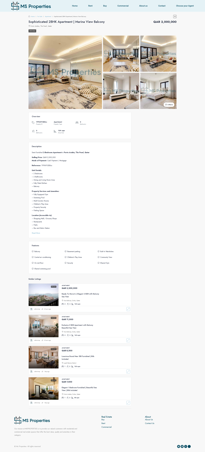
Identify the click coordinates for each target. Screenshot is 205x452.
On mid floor (38, 263)
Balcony (37, 251)
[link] (44, 295)
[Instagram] (185, 446)
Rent (90, 6)
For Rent (53, 318)
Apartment (48, 16)
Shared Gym (104, 263)
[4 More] (158, 90)
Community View (106, 257)
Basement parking (73, 251)
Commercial (123, 6)
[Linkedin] (182, 446)
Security (70, 263)
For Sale (39, 16)
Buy (105, 6)
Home (75, 6)
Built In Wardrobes (107, 251)
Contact (161, 6)
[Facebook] (178, 446)
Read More (36, 233)
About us (143, 6)
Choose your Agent (185, 6)
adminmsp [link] (37, 309)
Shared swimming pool (42, 269)
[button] (174, 16)
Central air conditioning (42, 257)
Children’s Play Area (74, 257)
